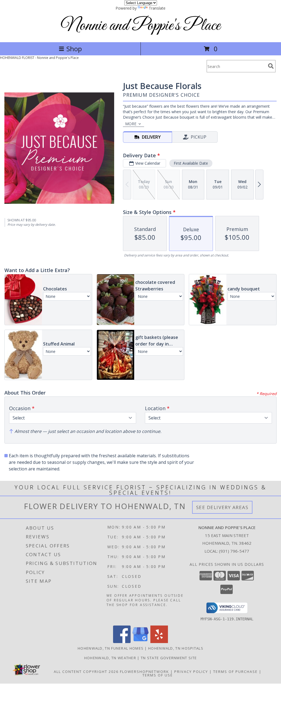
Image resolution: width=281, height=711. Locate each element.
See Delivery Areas (222, 507)
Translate (157, 8)
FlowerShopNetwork (144, 671)
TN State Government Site (169, 657)
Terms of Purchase (235, 671)
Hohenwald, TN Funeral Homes (111, 648)
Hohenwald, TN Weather (110, 657)
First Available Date (191, 163)
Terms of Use (157, 675)
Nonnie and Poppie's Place (140, 26)
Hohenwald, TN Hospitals (175, 648)
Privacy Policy (191, 671)
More (130, 123)
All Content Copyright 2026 (86, 671)
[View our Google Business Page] (140, 641)
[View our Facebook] (122, 641)
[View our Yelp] (159, 641)
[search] (270, 66)
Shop (74, 48)
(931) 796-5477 (234, 551)
